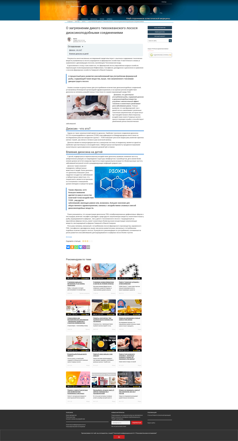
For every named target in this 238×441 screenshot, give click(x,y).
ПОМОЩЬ (164, 2)
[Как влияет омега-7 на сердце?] (130, 271)
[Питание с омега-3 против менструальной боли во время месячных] (78, 379)
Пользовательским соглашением (146, 433)
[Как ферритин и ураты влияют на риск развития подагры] (104, 271)
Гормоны (76, 19)
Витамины (94, 19)
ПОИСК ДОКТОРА (160, 32)
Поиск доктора (70, 417)
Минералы (84, 19)
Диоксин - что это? (75, 50)
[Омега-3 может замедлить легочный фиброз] (130, 307)
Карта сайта (151, 423)
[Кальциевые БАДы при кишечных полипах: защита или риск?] (78, 271)
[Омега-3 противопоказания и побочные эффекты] (104, 343)
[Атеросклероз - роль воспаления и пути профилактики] (78, 307)
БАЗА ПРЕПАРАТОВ (159, 27)
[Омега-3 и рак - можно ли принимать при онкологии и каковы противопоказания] (130, 379)
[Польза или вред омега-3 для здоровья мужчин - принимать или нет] (130, 343)
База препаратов (71, 415)
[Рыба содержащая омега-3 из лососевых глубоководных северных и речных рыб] (78, 343)
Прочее (102, 19)
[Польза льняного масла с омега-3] (104, 307)
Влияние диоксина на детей (78, 54)
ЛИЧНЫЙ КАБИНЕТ (159, 36)
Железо (113, 293)
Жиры (84, 21)
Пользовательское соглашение (75, 426)
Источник (69, 237)
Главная (70, 21)
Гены (68, 19)
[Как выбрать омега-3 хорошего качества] (104, 379)
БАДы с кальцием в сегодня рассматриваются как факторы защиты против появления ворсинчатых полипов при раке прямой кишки (76, 288)
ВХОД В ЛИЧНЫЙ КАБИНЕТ (72, 2)
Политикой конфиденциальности (124, 433)
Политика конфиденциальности (76, 425)
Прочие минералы (84, 293)
